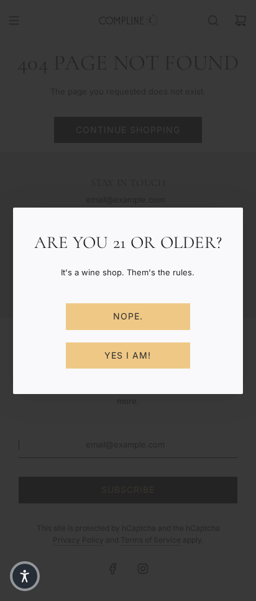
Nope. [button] (128, 316)
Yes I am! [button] (127, 355)
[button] (25, 576)
